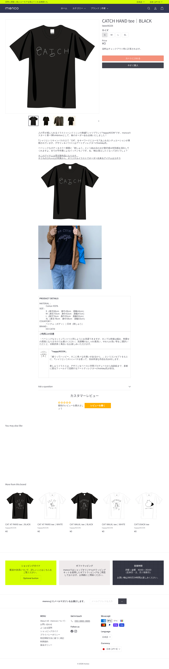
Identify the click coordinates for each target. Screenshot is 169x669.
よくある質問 (46, 627)
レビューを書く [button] (97, 405)
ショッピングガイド (49, 631)
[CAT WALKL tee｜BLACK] (84, 513)
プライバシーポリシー (50, 634)
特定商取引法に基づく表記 (52, 638)
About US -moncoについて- (53, 621)
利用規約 (44, 641)
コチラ (117, 158)
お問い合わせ (46, 624)
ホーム (64, 8)
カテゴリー (78, 8)
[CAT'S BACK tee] (149, 513)
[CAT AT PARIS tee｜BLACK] (20, 513)
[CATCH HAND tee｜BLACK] (17, 453)
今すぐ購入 (133, 65)
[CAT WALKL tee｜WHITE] (117, 513)
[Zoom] (52, 67)
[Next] (97, 121)
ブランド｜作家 (98, 8)
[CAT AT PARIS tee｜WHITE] (52, 513)
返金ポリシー (46, 645)
